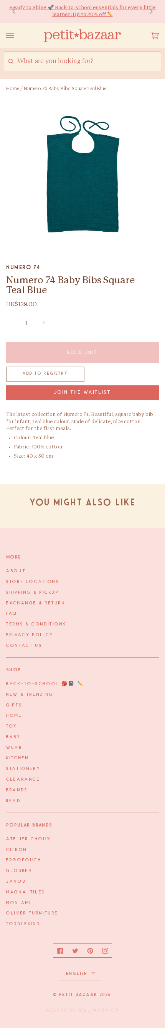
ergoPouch (24, 860)
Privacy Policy (30, 635)
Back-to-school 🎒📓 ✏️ (45, 684)
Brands (17, 790)
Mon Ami (18, 903)
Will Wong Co (98, 1010)
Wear (14, 747)
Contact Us (24, 645)
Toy (12, 726)
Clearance (23, 779)
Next (147, 11)
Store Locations (32, 582)
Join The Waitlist (82, 392)
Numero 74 (23, 267)
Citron (16, 850)
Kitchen (17, 758)
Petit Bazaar (78, 994)
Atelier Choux (28, 839)
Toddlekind (23, 924)
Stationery (23, 769)
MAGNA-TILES (25, 892)
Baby (13, 737)
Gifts (14, 705)
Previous (17, 11)
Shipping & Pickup (32, 592)
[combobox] (88, 61)
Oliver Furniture (32, 913)
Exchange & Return (36, 603)
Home (12, 88)
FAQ (12, 613)
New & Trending (30, 694)
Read (13, 801)
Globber (19, 871)
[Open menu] (17, 35)
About (16, 571)
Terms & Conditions (36, 624)
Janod (16, 881)
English (78, 973)
